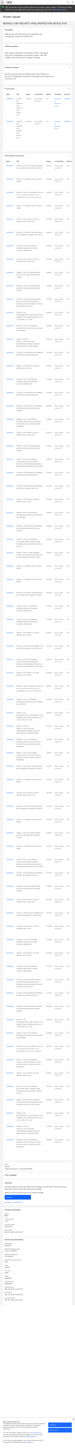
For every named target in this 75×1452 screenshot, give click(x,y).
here (31, 1442)
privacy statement (30, 1436)
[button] (73, 1419)
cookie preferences (35, 1432)
